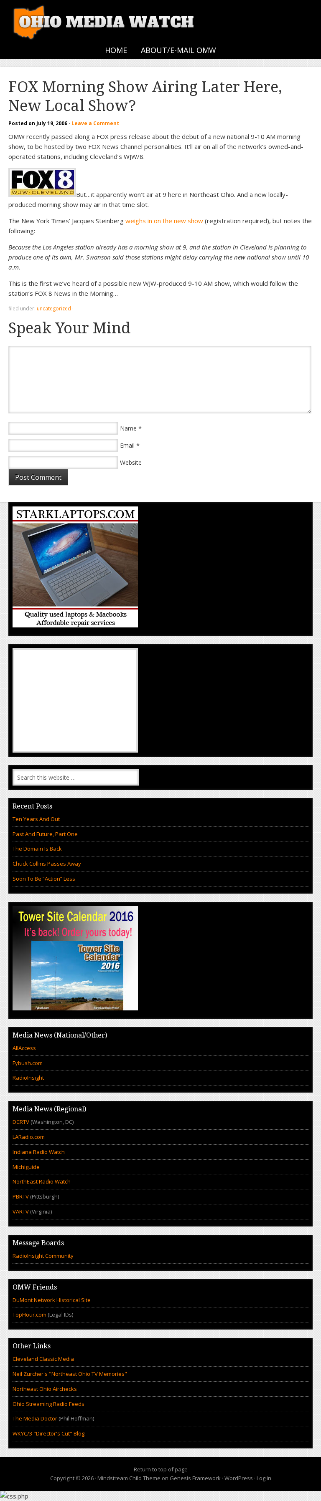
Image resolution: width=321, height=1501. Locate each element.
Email (127, 445)
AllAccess (24, 1048)
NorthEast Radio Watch (42, 1181)
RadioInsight (28, 1077)
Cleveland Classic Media (43, 1358)
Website (131, 462)
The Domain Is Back (37, 848)
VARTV (21, 1211)
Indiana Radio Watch (39, 1152)
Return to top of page (161, 1469)
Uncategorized (54, 308)
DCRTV (22, 1122)
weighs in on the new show (164, 221)
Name (128, 428)
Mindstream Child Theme (128, 1478)
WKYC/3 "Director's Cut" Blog (48, 1433)
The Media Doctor (35, 1418)
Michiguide (26, 1167)
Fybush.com (28, 1063)
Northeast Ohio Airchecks (45, 1389)
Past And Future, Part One (45, 834)
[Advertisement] (75, 700)
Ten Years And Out (36, 819)
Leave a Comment (95, 123)
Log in (264, 1478)
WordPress (238, 1478)
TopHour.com (29, 1314)
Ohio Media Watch (104, 21)
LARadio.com (29, 1137)
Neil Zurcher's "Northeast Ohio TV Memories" (70, 1374)
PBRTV (21, 1196)
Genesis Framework (195, 1478)
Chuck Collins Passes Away (47, 863)
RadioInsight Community (43, 1255)
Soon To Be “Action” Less (44, 878)
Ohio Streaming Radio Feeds (48, 1404)
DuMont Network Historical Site (52, 1300)
